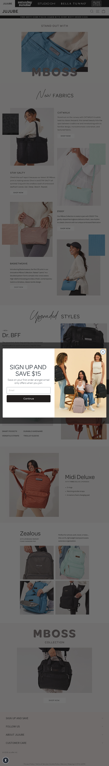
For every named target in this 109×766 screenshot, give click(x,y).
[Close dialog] (103, 352)
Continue (28, 398)
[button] (5, 760)
